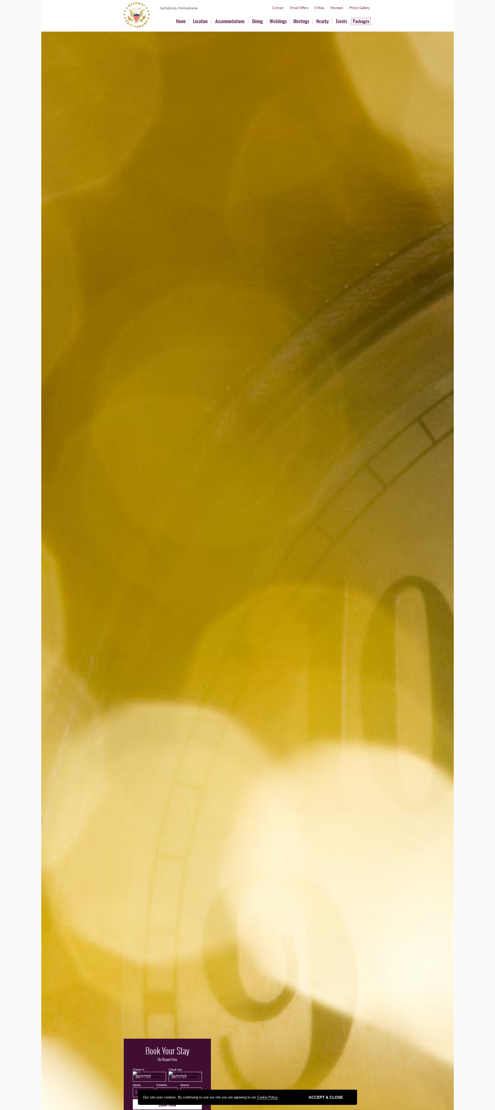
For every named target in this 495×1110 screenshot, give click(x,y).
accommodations (229, 21)
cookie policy (267, 1097)
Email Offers (299, 7)
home (181, 21)
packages (361, 21)
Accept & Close (326, 1097)
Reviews (337, 7)
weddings (278, 21)
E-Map (319, 7)
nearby (322, 21)
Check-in (138, 1069)
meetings (301, 21)
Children (161, 1085)
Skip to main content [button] (19, 4)
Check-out (175, 1069)
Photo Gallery (359, 7)
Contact (278, 7)
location (200, 21)
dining (257, 21)
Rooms (184, 1085)
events (341, 21)
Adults (137, 1085)
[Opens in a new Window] (136, 26)
